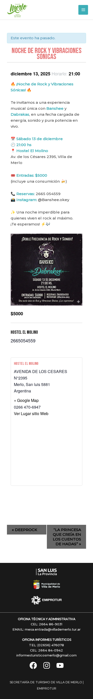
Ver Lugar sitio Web (31, 413)
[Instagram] (46, 665)
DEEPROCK (24, 529)
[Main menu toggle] (83, 10)
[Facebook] (33, 665)
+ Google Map (26, 400)
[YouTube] (60, 665)
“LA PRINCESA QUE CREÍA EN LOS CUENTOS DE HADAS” (67, 536)
